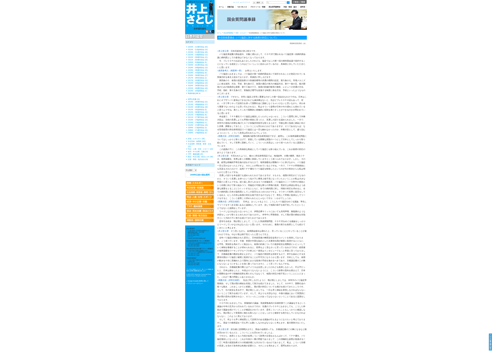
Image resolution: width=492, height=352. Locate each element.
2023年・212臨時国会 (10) (198, 50)
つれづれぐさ (242, 7)
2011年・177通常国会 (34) (198, 117)
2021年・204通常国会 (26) (198, 60)
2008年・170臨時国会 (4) (197, 133)
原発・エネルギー (241, 33)
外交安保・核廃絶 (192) (197, 141)
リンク (237, 2)
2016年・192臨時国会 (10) (198, 83)
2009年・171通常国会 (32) (198, 130)
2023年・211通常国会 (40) (198, 52)
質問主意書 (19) (194, 99)
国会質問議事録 (274, 7)
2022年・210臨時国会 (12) (198, 55)
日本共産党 (194, 36)
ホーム (221, 7)
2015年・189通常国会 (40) (198, 88)
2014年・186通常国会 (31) (198, 102)
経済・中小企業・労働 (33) (198, 152)
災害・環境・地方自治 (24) (198, 159)
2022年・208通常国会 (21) (198, 57)
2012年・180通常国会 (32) (198, 112)
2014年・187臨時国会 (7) (197, 91)
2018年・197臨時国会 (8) (197, 73)
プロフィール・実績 (257, 7)
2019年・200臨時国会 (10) (198, 68)
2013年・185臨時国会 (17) (198, 104)
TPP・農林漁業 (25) (195, 154)
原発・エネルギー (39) (196, 139)
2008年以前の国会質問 (200, 175)
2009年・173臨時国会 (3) (197, 128)
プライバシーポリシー (195, 283)
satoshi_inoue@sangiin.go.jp (196, 238)
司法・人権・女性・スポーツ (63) (200, 149)
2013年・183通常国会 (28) (198, 107)
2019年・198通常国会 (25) (198, 70)
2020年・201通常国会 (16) (198, 65)
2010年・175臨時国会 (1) (197, 122)
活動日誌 (230, 7)
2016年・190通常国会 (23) (198, 85)
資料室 (302, 7)
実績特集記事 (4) (194, 93)
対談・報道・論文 (290, 7)
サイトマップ (246, 2)
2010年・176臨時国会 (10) (198, 120)
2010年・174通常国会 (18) (198, 125)
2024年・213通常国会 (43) (198, 47)
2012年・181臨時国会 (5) (197, 110)
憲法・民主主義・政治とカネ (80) (200, 157)
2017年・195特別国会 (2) (197, 78)
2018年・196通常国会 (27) (198, 75)
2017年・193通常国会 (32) (198, 80)
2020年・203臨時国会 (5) (197, 62)
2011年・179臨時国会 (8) (197, 115)
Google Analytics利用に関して (198, 281)
